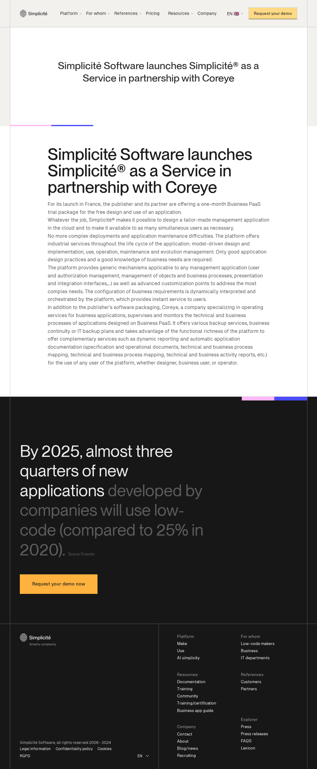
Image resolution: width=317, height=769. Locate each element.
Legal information (35, 749)
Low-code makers (258, 643)
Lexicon (248, 748)
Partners (249, 689)
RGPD (25, 756)
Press (246, 726)
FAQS (246, 741)
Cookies (104, 749)
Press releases (254, 733)
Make (182, 643)
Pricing (152, 13)
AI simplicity (188, 658)
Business (249, 650)
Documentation (191, 681)
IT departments (255, 658)
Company (207, 13)
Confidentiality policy (74, 749)
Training (185, 689)
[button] (71, 13)
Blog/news (187, 748)
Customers (251, 681)
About (183, 741)
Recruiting (186, 755)
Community (187, 696)
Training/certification (196, 703)
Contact (184, 734)
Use (180, 650)
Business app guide (195, 710)
